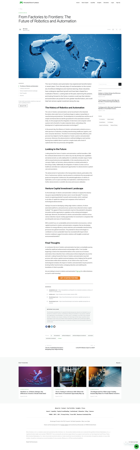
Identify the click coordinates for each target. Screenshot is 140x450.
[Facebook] (46, 327)
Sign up (78, 271)
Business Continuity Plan (84, 414)
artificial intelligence (66, 335)
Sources (22, 95)
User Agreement (95, 434)
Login (112, 2)
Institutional (73, 411)
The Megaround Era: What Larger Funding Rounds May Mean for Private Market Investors (109, 108)
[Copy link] (120, 29)
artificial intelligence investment (79, 335)
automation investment (51, 338)
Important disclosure (53, 309)
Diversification (23, 12)
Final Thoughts (23, 93)
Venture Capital (110, 119)
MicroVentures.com (31, 432)
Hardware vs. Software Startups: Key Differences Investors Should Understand (109, 94)
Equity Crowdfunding (103, 125)
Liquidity (93, 2)
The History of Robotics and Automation (29, 86)
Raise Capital (85, 2)
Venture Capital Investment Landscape (28, 91)
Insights (99, 2)
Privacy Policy (65, 414)
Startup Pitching (114, 125)
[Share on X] (116, 29)
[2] (81, 194)
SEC (59, 414)
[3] (50, 209)
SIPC (55, 414)
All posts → (118, 363)
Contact (63, 408)
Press (83, 408)
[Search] (119, 84)
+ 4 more (59, 338)
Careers (91, 411)
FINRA (50, 414)
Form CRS (73, 414)
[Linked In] (51, 327)
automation (90, 335)
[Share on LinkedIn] (113, 29)
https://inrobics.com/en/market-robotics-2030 (66, 294)
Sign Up (118, 2)
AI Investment (57, 335)
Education (106, 2)
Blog (21, 9)
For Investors (102, 119)
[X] (49, 327)
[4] (59, 236)
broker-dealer (64, 425)
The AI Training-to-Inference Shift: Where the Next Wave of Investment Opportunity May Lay (108, 101)
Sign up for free (23, 105)
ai (51, 335)
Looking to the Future (25, 88)
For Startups (110, 122)
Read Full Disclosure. (32, 442)
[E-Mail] (54, 327)
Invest (77, 2)
